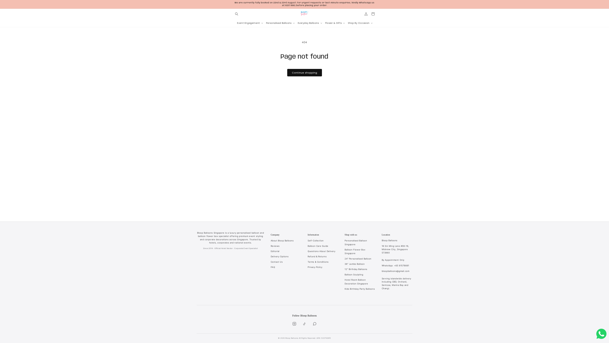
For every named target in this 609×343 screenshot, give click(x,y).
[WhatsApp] (314, 324)
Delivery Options (280, 256)
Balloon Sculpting (354, 274)
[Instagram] (294, 324)
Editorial (275, 251)
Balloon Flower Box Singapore (355, 251)
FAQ (273, 267)
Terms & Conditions (318, 262)
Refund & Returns (317, 256)
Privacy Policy (315, 267)
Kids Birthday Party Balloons (360, 289)
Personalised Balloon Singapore (356, 242)
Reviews (275, 246)
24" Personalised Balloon (358, 258)
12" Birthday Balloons (356, 269)
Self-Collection (316, 240)
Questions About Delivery (321, 251)
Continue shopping (304, 72)
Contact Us (277, 262)
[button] (236, 13)
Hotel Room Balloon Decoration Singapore (356, 282)
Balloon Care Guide (318, 246)
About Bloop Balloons (282, 240)
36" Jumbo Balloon (355, 264)
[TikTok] (304, 324)
